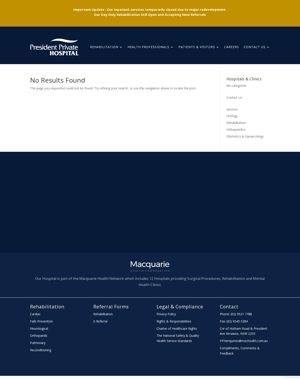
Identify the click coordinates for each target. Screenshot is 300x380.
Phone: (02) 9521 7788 (236, 314)
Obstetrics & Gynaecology (245, 136)
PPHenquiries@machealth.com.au (244, 341)
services (232, 109)
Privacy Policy (166, 314)
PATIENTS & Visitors (197, 47)
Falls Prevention (41, 321)
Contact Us (255, 47)
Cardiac (35, 314)
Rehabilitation (104, 47)
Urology (232, 116)
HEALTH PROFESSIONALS (148, 47)
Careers (231, 47)
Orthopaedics (236, 129)
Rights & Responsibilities (174, 321)
